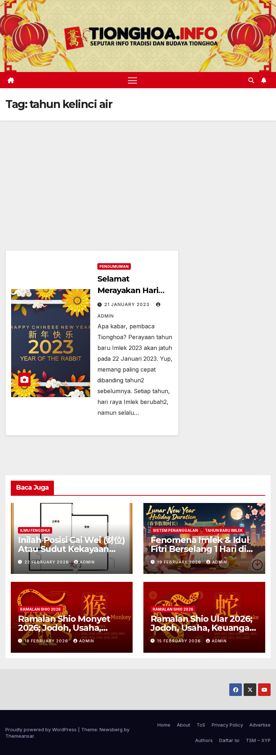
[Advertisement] (138, 174)
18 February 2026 (47, 640)
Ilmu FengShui (35, 530)
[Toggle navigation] (132, 80)
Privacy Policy (227, 725)
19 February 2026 (180, 562)
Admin (87, 562)
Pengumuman (114, 266)
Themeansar (19, 736)
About (183, 725)
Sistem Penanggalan (175, 530)
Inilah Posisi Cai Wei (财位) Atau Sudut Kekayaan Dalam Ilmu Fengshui (71, 549)
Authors (204, 740)
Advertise (260, 725)
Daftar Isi (229, 740)
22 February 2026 (47, 562)
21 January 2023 (127, 304)
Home (163, 725)
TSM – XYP (258, 740)
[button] (251, 80)
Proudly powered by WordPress (41, 729)
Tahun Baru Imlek (224, 530)
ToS (201, 725)
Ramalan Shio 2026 (40, 609)
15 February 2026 (179, 640)
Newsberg (111, 729)
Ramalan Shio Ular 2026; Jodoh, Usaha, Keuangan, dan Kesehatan (204, 628)
